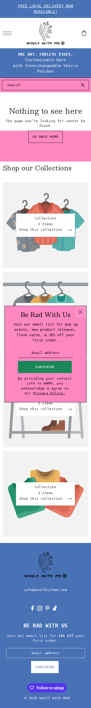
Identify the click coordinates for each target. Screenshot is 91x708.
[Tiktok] (55, 608)
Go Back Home (45, 137)
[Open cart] (84, 33)
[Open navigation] (8, 33)
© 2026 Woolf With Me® (47, 698)
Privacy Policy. (49, 393)
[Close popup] (80, 311)
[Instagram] (39, 608)
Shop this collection (41, 230)
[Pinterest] (48, 608)
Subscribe (45, 667)
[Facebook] (32, 608)
